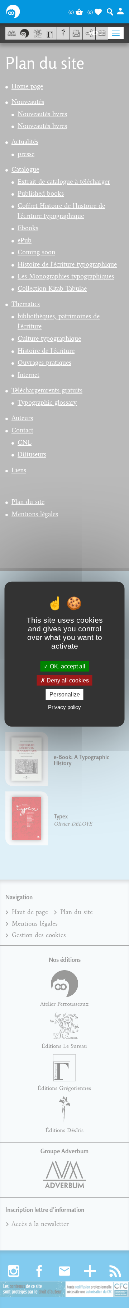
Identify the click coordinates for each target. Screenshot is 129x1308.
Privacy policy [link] (64, 707)
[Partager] (89, 33)
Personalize (64, 694)
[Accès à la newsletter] (76, 33)
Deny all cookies (67, 680)
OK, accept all (66, 666)
